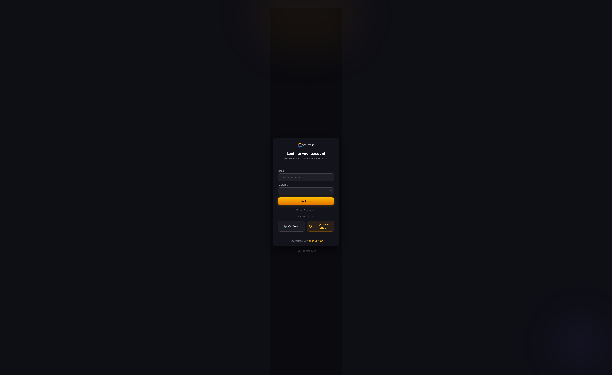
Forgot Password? (306, 210)
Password (283, 185)
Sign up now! (316, 240)
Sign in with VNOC (322, 226)
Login (304, 201)
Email (281, 170)
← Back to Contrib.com (306, 251)
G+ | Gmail (293, 226)
